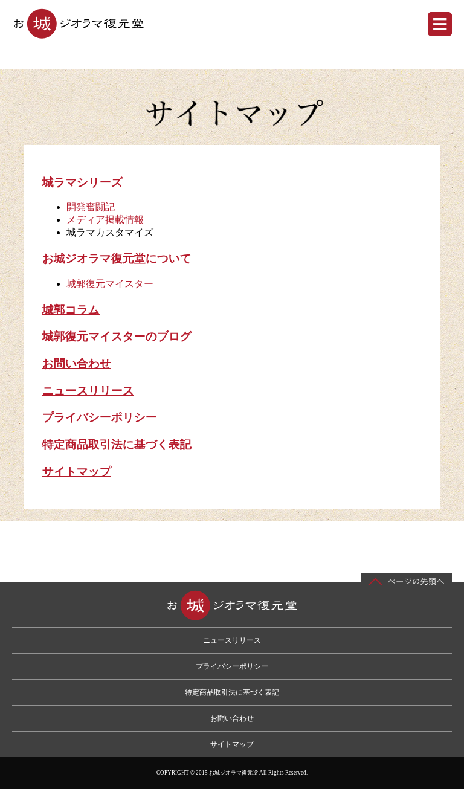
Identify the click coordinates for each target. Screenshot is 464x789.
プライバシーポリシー (99, 417)
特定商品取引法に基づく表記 (117, 444)
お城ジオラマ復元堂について (117, 258)
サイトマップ (76, 471)
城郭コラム (71, 309)
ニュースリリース (88, 390)
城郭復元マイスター (109, 284)
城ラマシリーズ (82, 182)
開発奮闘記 (90, 207)
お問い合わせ (76, 363)
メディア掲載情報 (105, 219)
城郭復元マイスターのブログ (117, 336)
